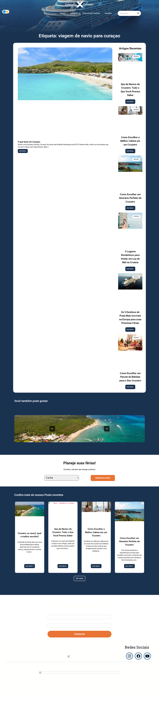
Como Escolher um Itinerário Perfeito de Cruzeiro (130, 198)
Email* (49, 621)
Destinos (74, 13)
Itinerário (108, 13)
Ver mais (79, 578)
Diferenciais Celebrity (91, 13)
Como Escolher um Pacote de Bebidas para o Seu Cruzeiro (130, 377)
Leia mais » (23, 151)
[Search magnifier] (138, 13)
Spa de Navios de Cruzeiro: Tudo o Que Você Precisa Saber (62, 532)
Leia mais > (29, 566)
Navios (63, 13)
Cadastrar (79, 634)
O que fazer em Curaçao (29, 142)
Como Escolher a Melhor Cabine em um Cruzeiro (130, 141)
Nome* (50, 613)
